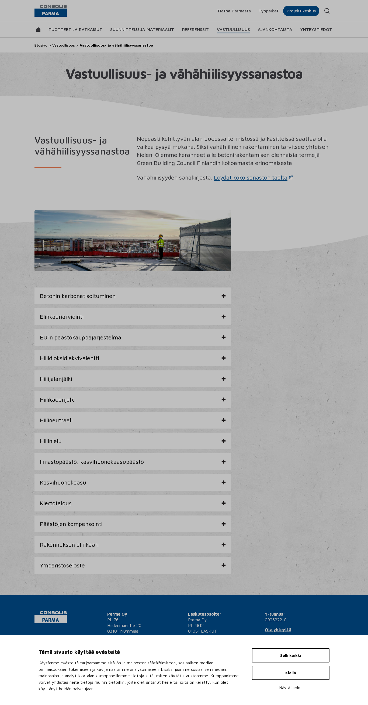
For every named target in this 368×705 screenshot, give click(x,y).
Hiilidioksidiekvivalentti (69, 358)
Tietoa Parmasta (234, 10)
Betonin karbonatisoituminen (78, 295)
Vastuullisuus (233, 29)
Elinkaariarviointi (62, 316)
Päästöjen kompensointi (71, 523)
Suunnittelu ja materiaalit (142, 29)
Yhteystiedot (316, 29)
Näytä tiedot (290, 687)
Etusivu (40, 45)
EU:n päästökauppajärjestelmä (80, 337)
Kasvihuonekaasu (63, 482)
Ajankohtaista (275, 29)
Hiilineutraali (56, 420)
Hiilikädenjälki (57, 399)
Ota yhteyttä (278, 629)
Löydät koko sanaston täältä (250, 177)
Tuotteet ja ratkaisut (75, 29)
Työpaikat (269, 10)
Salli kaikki (290, 655)
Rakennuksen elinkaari (69, 544)
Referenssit (195, 29)
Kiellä (290, 673)
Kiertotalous (56, 503)
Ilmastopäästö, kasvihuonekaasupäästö (92, 461)
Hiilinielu (51, 440)
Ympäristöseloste (62, 565)
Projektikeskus (301, 10)
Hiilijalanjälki (56, 378)
